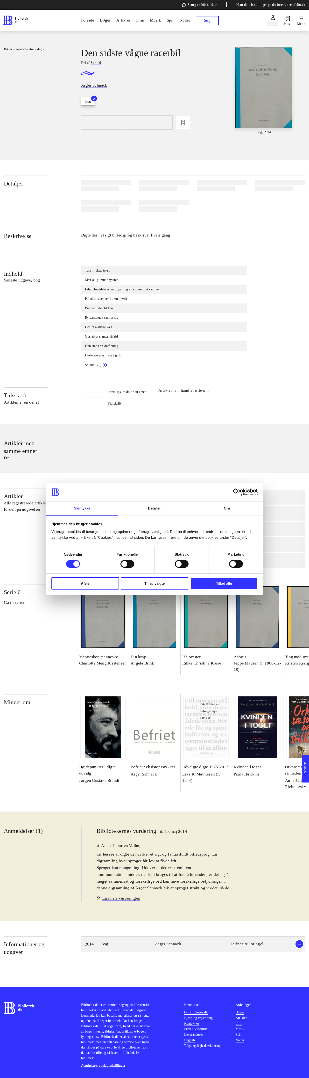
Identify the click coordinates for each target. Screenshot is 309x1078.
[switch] (127, 564)
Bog (88, 101)
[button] (193, 944)
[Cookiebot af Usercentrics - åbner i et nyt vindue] (237, 492)
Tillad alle (224, 583)
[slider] (264, 91)
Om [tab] (227, 508)
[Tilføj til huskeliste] (183, 122)
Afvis (85, 583)
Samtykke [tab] (82, 508)
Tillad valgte (154, 583)
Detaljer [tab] (154, 508)
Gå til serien (14, 602)
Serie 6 (12, 592)
